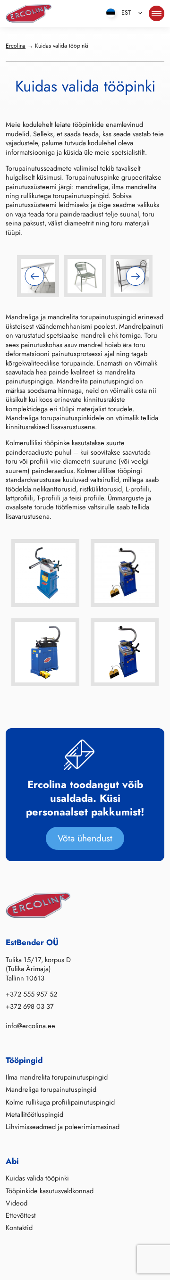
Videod (16, 1203)
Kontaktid (19, 1227)
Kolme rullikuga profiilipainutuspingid (60, 1102)
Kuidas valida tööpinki (37, 1178)
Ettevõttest (21, 1215)
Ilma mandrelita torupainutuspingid (57, 1077)
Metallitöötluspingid (34, 1114)
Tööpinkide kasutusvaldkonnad (50, 1191)
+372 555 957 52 (31, 994)
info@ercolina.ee (30, 1026)
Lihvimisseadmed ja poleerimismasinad (62, 1126)
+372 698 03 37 (30, 1006)
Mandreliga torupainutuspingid (51, 1089)
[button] (34, 276)
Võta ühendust (85, 838)
